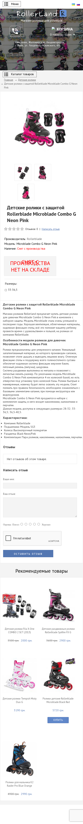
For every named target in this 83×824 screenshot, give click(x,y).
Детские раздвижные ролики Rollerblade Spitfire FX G (58, 630)
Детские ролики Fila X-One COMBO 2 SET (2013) (19, 630)
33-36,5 (12, 290)
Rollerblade (34, 239)
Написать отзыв (51, 229)
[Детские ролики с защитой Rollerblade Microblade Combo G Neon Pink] (40, 126)
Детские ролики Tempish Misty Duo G (19, 700)
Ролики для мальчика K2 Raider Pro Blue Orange (19, 784)
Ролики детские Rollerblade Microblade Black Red (58, 700)
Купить (58, 720)
